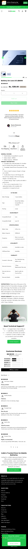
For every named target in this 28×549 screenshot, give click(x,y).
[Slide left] (4, 7)
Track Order (4, 512)
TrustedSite (3, 518)
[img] (4, 379)
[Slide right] (24, 7)
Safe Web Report (5, 520)
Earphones (3, 499)
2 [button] (13, 447)
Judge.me (3, 516)
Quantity (3, 90)
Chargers (3, 495)
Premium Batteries (5, 492)
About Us (3, 507)
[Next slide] (25, 58)
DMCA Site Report (5, 522)
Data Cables (4, 497)
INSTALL (25, 2)
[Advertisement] (14, 28)
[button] (1, 11)
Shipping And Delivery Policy (8, 529)
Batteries (3, 490)
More (2, 501)
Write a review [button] (14, 370)
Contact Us (3, 510)
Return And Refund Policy (7, 531)
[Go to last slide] (3, 58)
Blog (2, 514)
